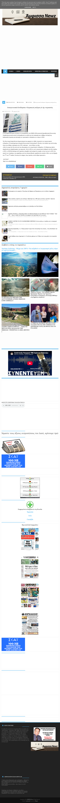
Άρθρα (18, 71)
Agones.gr (32, 497)
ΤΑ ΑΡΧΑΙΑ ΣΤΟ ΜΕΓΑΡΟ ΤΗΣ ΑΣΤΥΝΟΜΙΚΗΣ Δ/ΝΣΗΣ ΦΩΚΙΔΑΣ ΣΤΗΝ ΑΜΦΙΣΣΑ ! (13, 299)
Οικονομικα (7, 75)
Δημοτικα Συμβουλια (41, 71)
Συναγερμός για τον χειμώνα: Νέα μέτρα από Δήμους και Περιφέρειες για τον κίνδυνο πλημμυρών (31, 191)
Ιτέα (30, 516)
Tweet (11, 166)
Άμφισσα (30, 512)
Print (41, 166)
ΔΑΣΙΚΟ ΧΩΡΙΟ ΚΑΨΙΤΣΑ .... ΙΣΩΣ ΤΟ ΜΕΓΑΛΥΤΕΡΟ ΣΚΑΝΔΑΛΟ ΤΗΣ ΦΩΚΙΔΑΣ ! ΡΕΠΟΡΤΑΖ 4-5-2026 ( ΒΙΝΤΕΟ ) (15, 329)
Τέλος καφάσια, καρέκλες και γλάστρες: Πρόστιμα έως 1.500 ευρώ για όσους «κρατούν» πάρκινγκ (31, 198)
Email (50, 166)
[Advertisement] (30, 37)
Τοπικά (11, 71)
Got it (34, 7)
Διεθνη (16, 75)
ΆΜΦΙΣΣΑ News (30, 799)
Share (20, 166)
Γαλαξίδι (30, 519)
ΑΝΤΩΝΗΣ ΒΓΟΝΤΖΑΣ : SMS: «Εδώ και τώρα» (44, 177)
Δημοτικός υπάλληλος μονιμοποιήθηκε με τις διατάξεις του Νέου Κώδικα (25, 206)
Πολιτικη (54, 71)
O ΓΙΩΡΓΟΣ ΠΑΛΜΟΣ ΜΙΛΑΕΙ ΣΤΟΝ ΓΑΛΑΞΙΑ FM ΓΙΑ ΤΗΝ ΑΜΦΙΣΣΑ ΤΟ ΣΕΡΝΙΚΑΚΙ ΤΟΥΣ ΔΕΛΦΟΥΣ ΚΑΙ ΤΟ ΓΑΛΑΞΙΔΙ (43, 325)
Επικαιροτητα (27, 71)
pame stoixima (37, 497)
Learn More (28, 7)
